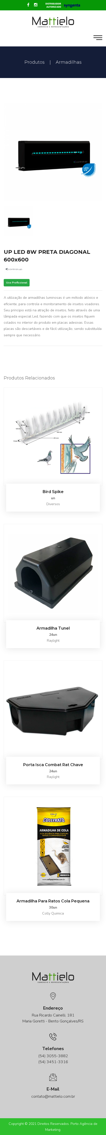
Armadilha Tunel (53, 628)
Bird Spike (53, 491)
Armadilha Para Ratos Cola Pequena (53, 901)
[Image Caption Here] (53, 152)
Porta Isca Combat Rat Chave (53, 764)
